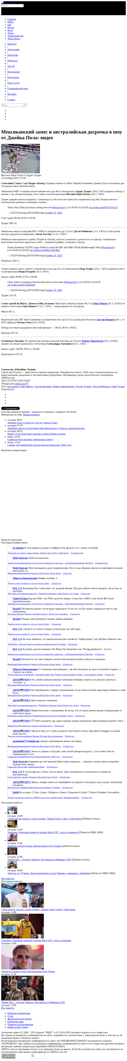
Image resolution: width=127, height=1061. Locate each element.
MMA (10, 22)
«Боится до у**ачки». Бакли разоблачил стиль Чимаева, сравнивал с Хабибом (48, 873)
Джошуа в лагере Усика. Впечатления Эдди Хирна (34, 846)
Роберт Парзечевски (63, 386)
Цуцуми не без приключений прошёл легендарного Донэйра (33, 787)
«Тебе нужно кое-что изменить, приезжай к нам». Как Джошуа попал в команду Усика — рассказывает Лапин (55, 675)
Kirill (15, 792)
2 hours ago (56, 583)
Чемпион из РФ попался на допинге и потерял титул (30, 726)
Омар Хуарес (118, 386)
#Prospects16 (58, 207)
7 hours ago (68, 685)
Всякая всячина (31, 414)
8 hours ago (68, 695)
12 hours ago (67, 757)
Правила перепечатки (19, 1013)
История (11, 94)
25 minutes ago (76, 553)
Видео (10, 27)
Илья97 (17, 608)
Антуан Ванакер (43, 386)
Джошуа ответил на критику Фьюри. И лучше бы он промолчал (35, 736)
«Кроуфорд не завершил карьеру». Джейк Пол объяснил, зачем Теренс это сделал (43, 594)
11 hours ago (68, 746)
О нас (10, 1016)
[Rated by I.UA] (38, 1058)
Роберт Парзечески (92, 341)
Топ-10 (11, 66)
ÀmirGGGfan (20, 598)
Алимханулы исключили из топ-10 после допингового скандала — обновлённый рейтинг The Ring (50, 563)
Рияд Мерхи (26, 386)
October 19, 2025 (53, 212)
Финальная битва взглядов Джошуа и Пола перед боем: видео (34, 573)
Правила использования (20, 1024)
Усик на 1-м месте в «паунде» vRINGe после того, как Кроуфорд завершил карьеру (43, 797)
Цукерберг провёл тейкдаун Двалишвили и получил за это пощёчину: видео (40, 716)
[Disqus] (63, 493)
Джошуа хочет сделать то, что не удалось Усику (32, 422)
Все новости (7, 878)
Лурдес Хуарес (83, 386)
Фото (10, 30)
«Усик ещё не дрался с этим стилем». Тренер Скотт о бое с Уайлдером (38, 553)
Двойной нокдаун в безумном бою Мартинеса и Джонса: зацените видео (46, 428)
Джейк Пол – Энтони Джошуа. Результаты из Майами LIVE (39, 859)
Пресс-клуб (13, 83)
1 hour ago (67, 573)
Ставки (11, 99)
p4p (9, 24)
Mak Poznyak (20, 558)
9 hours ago (69, 736)
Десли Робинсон (101, 386)
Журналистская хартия (19, 1018)
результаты (13, 386)
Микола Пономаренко (25, 578)
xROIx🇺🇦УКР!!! (22, 679)
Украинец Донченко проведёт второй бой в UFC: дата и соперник (42, 832)
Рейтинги (12, 60)
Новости (12, 44)
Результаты (13, 77)
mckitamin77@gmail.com (26, 741)
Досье (10, 33)
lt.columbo (18, 548)
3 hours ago (75, 614)
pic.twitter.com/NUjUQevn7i (103, 207)
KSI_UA (17, 588)
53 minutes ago (101, 563)
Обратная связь (15, 1021)
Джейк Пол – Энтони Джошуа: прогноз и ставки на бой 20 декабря (36, 644)
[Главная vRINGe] (8, 2)
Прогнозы (12, 55)
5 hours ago (109, 675)
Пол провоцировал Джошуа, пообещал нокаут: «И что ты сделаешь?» (38, 614)
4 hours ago (100, 654)
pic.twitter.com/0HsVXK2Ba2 (45, 250)
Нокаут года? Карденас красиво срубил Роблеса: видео (36, 434)
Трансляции (13, 38)
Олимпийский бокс (17, 88)
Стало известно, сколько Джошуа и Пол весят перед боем (32, 777)
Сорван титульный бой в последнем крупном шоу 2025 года (39, 445)
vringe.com (19, 383)
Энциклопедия (15, 36)
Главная (11, 19)
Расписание (13, 71)
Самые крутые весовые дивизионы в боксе (30, 439)
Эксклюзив (13, 49)
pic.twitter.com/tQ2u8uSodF (21, 285)
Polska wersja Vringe (17, 1027)
